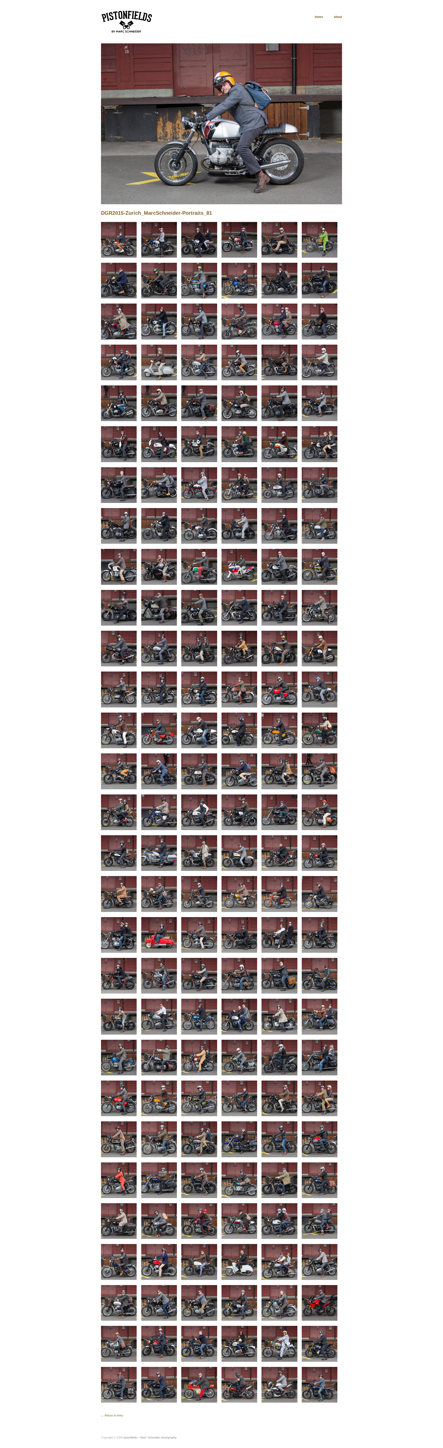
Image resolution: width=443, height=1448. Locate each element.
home (319, 16)
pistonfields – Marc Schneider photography (150, 1437)
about (338, 16)
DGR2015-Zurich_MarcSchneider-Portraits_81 (156, 213)
